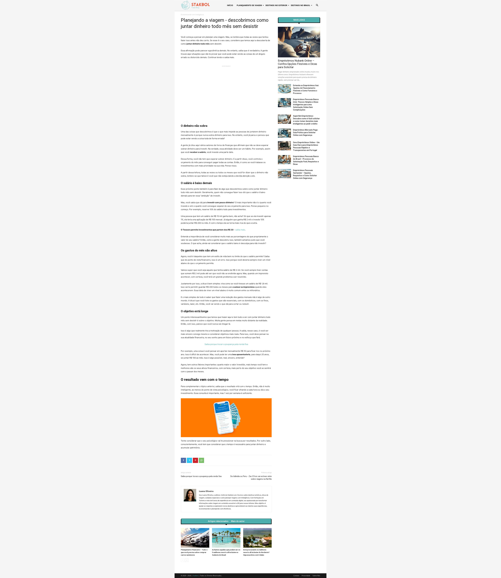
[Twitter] (189, 460)
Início (230, 5)
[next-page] (186, 560)
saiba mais (240, 229)
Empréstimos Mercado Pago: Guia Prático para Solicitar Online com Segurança (305, 132)
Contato (296, 575)
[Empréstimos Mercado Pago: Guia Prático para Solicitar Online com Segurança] (284, 133)
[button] (317, 5)
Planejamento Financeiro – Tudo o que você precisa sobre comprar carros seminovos (194, 552)
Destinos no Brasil (300, 5)
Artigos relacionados (218, 521)
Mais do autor (238, 521)
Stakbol (195, 575)
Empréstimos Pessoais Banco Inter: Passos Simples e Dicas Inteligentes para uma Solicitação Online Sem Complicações (306, 104)
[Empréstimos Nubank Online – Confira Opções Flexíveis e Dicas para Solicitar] (299, 42)
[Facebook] (183, 460)
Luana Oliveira (206, 491)
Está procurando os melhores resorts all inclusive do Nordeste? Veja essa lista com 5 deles (256, 552)
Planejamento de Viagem (249, 5)
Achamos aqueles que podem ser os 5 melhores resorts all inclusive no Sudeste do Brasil (226, 552)
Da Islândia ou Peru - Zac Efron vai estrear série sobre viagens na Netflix (251, 477)
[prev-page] (182, 560)
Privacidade (306, 575)
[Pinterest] (195, 460)
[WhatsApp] (201, 460)
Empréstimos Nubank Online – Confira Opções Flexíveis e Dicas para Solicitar (297, 64)
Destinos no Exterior (276, 5)
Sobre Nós (316, 575)
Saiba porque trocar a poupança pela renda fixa (226, 344)
